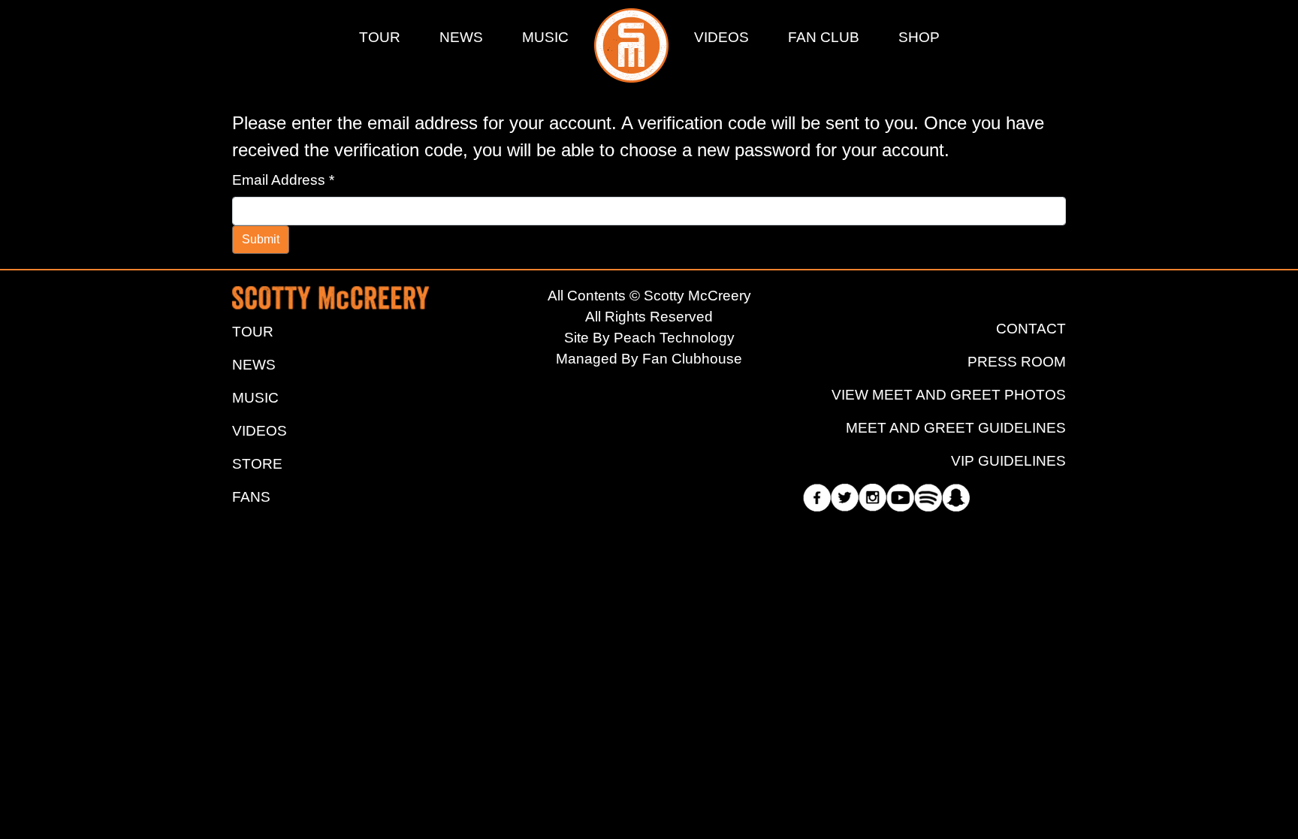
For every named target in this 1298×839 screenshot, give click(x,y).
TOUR (379, 37)
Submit (260, 239)
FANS (251, 497)
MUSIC (545, 37)
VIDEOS (721, 37)
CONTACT (1031, 329)
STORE (257, 464)
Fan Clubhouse (692, 359)
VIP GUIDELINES (1008, 461)
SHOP (919, 37)
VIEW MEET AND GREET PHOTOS (949, 395)
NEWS (461, 37)
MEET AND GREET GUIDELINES (956, 428)
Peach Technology (674, 338)
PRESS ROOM (1016, 362)
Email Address (283, 180)
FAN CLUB (823, 37)
